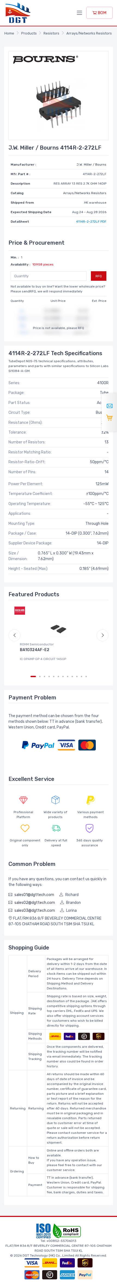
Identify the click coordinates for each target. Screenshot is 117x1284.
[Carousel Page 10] (77, 676)
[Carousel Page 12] (86, 676)
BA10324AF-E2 (34, 650)
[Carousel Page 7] (63, 676)
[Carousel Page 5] (53, 676)
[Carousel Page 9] (72, 676)
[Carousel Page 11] (81, 676)
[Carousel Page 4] (49, 676)
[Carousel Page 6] (58, 676)
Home (9, 33)
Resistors (51, 33)
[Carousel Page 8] (67, 676)
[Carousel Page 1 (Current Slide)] (33, 676)
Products (29, 33)
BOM (101, 12)
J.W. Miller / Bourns (91, 164)
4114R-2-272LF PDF (91, 221)
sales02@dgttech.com (34, 902)
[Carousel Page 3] (44, 676)
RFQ (99, 276)
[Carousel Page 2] (40, 676)
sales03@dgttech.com (34, 910)
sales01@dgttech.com (34, 894)
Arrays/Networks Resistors (89, 33)
